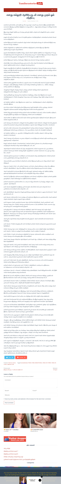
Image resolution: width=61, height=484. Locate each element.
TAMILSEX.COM (10, 364)
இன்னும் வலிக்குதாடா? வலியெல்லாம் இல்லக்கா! (13, 368)
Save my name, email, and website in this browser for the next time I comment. (28, 399)
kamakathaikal (24, 362)
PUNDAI (29, 362)
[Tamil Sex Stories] (30, 3)
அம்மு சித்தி (7, 448)
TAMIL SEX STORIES (47, 362)
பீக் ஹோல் (55, 368)
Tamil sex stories (12, 362)
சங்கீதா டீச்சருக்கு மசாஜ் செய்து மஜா (13, 456)
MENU (54, 10)
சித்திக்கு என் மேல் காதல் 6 (11, 454)
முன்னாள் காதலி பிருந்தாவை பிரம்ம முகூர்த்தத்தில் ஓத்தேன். (19, 459)
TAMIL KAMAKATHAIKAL (37, 362)
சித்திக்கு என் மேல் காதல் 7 (11, 451)
